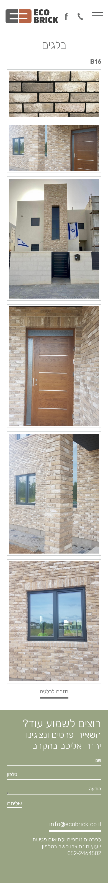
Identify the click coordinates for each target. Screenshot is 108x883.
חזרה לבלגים (54, 691)
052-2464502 (80, 16)
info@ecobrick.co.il (75, 824)
